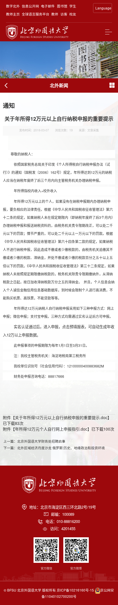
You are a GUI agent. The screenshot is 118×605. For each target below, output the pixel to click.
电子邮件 (48, 5)
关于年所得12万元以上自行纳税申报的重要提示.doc (61, 417)
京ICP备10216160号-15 (75, 590)
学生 (72, 5)
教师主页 (13, 13)
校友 (72, 13)
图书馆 (62, 5)
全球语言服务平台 (35, 13)
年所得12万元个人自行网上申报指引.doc (51, 429)
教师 (54, 13)
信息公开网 (30, 5)
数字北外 (13, 5)
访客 (63, 13)
